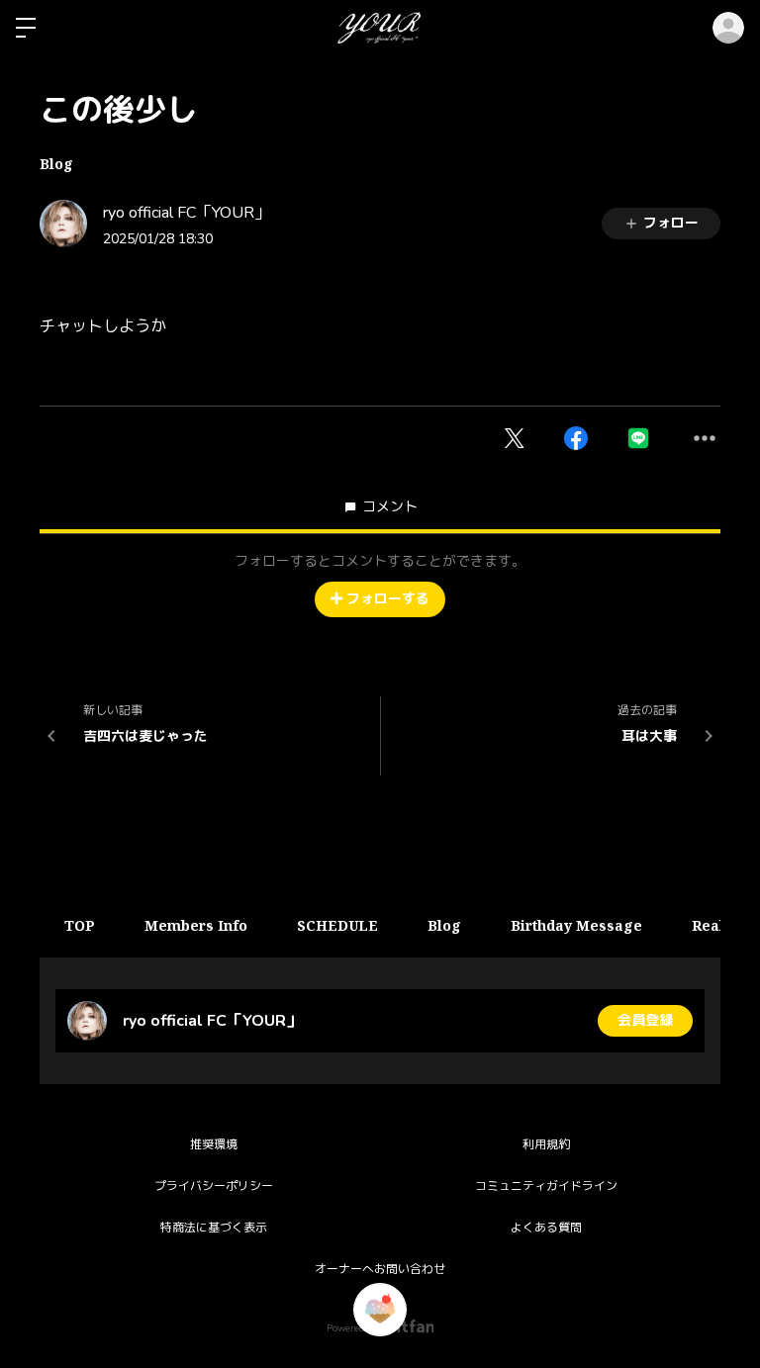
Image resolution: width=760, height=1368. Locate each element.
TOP (79, 925)
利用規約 (546, 1144)
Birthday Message (576, 925)
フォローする (387, 599)
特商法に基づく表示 (213, 1227)
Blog (56, 163)
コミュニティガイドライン (546, 1186)
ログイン (728, 28)
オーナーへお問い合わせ (380, 1269)
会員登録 (645, 1020)
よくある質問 (546, 1227)
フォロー (671, 223)
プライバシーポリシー (213, 1186)
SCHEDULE (337, 925)
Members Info (195, 925)
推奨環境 (214, 1144)
